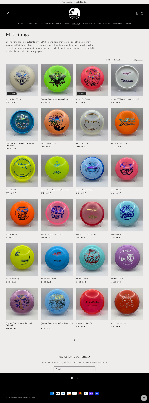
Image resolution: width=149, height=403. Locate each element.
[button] (8, 13)
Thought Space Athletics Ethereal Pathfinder (19, 324)
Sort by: (109, 60)
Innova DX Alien (82, 279)
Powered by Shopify (29, 397)
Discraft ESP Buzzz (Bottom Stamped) (125, 99)
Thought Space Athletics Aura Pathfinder (57, 99)
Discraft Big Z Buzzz (48, 144)
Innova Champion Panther (86, 234)
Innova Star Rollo (117, 234)
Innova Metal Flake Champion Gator (55, 190)
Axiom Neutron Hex (118, 323)
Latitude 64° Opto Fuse (84, 323)
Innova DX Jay (11, 234)
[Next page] (80, 340)
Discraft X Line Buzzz (119, 144)
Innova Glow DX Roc (14, 99)
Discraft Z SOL (11, 190)
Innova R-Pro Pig (12, 279)
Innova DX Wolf (117, 279)
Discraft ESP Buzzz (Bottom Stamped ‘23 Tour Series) (21, 145)
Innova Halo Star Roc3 (84, 190)
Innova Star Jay (116, 190)
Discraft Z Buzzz (82, 144)
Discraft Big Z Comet (83, 99)
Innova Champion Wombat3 (52, 234)
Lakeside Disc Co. (16, 397)
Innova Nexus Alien (48, 279)
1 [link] (68, 340)
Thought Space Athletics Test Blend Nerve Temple (57, 324)
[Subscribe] (92, 369)
